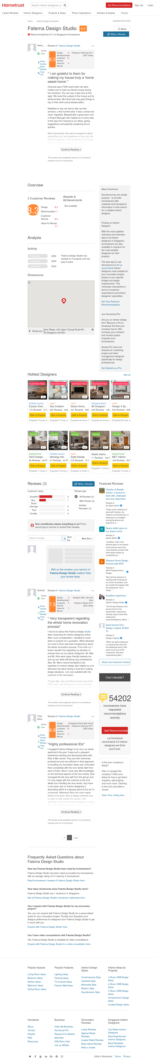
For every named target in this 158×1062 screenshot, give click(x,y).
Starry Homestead (80, 406)
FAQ (30, 1037)
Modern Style (87, 988)
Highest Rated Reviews (88, 1035)
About (30, 1026)
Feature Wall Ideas (63, 985)
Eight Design (78, 457)
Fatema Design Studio (52, 28)
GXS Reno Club (62, 1041)
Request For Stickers (64, 1033)
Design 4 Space (121, 406)
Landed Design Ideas (118, 1004)
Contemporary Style (91, 977)
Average (33, 506)
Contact (31, 1030)
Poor (34, 509)
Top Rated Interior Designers (117, 1031)
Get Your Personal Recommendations (111, 303)
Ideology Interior (58, 457)
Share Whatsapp (44, 67)
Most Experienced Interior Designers (117, 1038)
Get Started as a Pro (112, 368)
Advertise (59, 1037)
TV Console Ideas (63, 981)
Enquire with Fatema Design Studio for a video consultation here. (59, 944)
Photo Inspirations (81, 12)
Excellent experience (116, 595)
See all (127, 374)
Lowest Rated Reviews (92, 1040)
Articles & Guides (106, 12)
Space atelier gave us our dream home (116, 530)
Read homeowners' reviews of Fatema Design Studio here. (56, 880)
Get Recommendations (119, 5)
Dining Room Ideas (37, 989)
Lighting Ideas (61, 974)
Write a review (88, 1047)
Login (151, 5)
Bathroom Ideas (35, 985)
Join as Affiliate (61, 1045)
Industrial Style (88, 980)
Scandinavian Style (90, 992)
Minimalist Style (88, 984)
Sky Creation (57, 406)
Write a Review (117, 34)
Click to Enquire (37, 415)
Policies (31, 1033)
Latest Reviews (10, 12)
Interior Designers (33, 12)
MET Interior (119, 457)
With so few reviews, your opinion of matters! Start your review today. (70, 573)
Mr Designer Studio (102, 406)
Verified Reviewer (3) (85, 507)
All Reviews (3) (86, 496)
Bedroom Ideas (35, 977)
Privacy (126, 1056)
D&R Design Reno (39, 457)
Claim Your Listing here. (113, 795)
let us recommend (112, 266)
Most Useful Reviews (91, 1043)
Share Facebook (44, 62)
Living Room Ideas (37, 974)
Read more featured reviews (116, 662)
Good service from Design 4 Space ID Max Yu (117, 628)
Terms (118, 1056)
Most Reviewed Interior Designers (117, 1045)
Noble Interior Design (103, 454)
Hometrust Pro (61, 1030)
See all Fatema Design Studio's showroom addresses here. (56, 897)
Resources (33, 1041)
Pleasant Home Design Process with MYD (117, 562)
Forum (124, 12)
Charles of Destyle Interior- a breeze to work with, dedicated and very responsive (116, 494)
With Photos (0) (87, 500)
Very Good (33, 502)
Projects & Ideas (57, 12)
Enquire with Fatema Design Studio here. (48, 926)
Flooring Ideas (61, 977)
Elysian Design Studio (41, 406)
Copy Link (42, 73)
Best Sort (86, 538)
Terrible (33, 513)
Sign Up (139, 5)
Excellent (33, 496)
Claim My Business (63, 1026)
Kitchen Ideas (34, 981)
